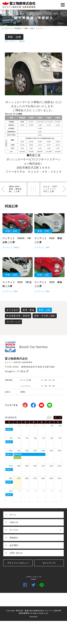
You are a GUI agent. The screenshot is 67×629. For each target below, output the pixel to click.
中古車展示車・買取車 (18, 315)
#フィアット (11, 41)
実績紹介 (14, 537)
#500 (22, 41)
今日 (49, 417)
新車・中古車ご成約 (44, 315)
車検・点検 (14, 36)
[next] (60, 417)
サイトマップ (49, 563)
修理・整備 (28, 310)
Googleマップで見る (15, 371)
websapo (33, 616)
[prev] (56, 417)
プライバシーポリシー (18, 563)
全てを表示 (12, 310)
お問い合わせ (16, 553)
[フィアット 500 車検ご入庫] (33, 74)
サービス (14, 530)
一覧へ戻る (33, 189)
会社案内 (14, 545)
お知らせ (14, 522)
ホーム (13, 514)
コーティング (13, 321)
